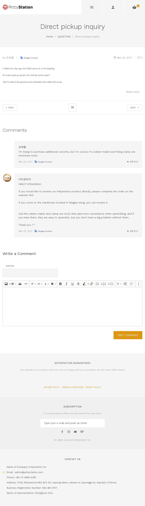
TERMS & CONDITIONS (73, 387)
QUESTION (64, 36)
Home (49, 36)
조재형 (10, 57)
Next (133, 107)
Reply (134, 161)
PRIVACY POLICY (93, 387)
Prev (11, 107)
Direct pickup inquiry (87, 36)
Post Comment (127, 335)
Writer (10, 266)
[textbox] (72, 306)
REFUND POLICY (52, 387)
